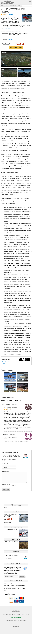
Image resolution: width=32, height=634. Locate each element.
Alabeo (11, 39)
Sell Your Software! (16, 617)
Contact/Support (6, 614)
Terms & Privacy (25, 614)
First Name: (5, 463)
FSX (7, 5)
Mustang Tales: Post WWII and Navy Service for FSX (10, 515)
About (18, 614)
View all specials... (8, 522)
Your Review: (5, 471)
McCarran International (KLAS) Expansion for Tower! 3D (11, 542)
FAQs (13, 614)
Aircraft (2, 5)
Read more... (7, 28)
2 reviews (10, 14)
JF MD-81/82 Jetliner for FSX (11, 529)
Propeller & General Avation (15, 5)
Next (28, 59)
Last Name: (5, 467)
